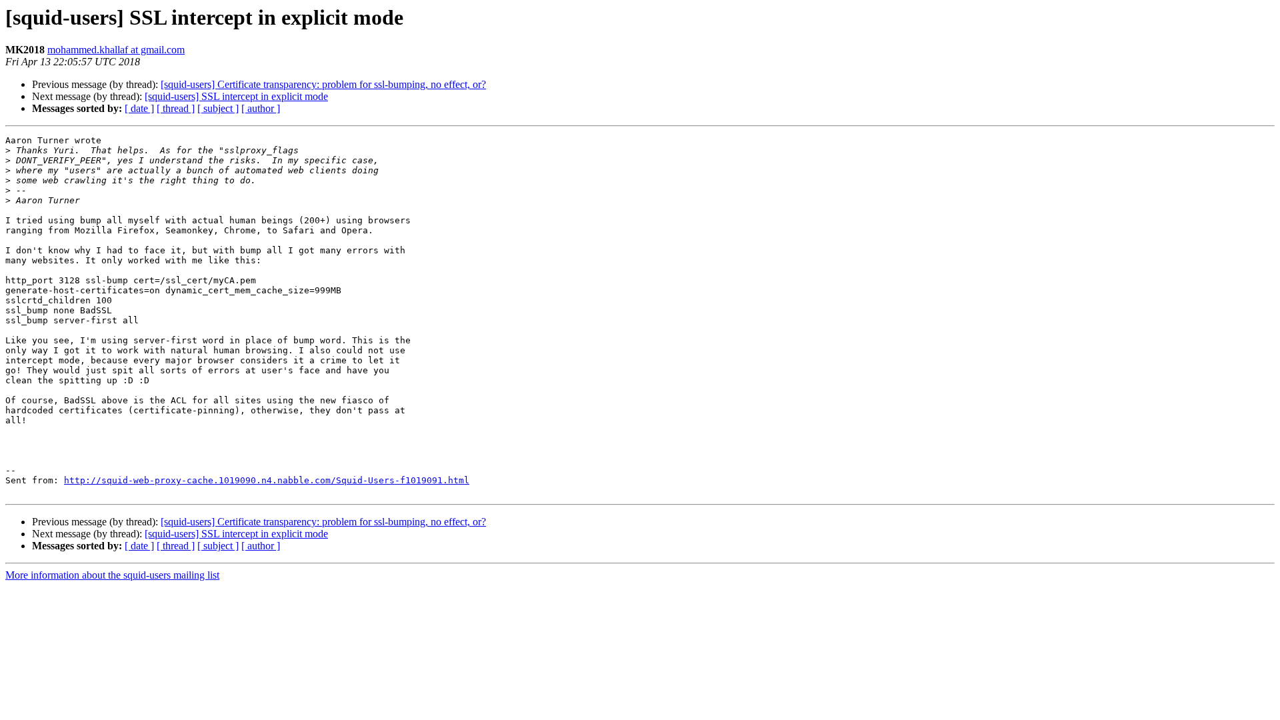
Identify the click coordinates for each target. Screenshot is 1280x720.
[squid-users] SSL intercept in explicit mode (236, 96)
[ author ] (260, 108)
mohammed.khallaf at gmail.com (116, 49)
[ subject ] (218, 108)
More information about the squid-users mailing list (112, 575)
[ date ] (139, 108)
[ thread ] (176, 108)
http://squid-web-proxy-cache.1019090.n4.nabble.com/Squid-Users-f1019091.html (266, 480)
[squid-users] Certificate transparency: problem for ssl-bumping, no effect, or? (323, 84)
